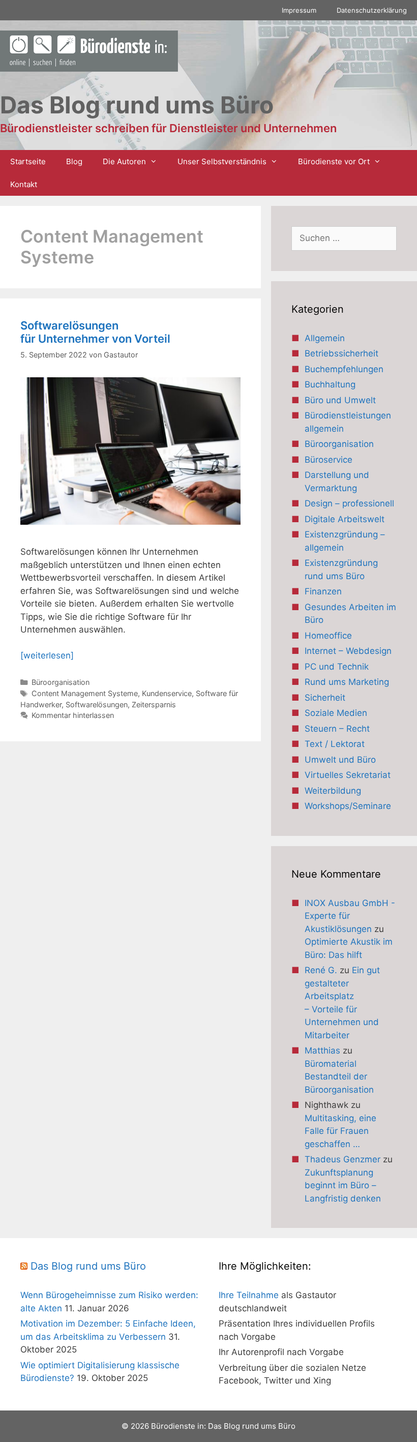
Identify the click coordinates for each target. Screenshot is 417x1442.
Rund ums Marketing (347, 682)
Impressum (299, 10)
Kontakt (23, 184)
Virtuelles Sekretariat (348, 775)
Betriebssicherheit (341, 353)
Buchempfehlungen (344, 369)
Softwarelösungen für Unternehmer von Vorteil (95, 332)
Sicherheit (325, 698)
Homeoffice (328, 635)
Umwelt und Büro (340, 760)
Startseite (28, 161)
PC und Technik (337, 667)
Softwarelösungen (97, 704)
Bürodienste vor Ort (334, 161)
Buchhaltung (330, 384)
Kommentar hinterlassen (73, 715)
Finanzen (323, 591)
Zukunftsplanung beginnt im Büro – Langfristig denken (343, 1185)
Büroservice (328, 460)
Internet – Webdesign (348, 651)
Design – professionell (349, 503)
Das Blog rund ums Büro (88, 1266)
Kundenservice (167, 693)
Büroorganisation (61, 682)
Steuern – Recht (337, 729)
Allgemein (325, 338)
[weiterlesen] (47, 655)
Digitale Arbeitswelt (344, 519)
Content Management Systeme (85, 693)
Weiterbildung (333, 791)
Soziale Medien (336, 713)
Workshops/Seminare (348, 806)
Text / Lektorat (335, 744)
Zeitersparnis (154, 704)
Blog (74, 161)
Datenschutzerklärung (372, 10)
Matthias (322, 1050)
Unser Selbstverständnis (221, 161)
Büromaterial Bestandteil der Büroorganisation (339, 1077)
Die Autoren (124, 161)
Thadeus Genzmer (342, 1159)
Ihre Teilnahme (249, 1295)
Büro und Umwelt (340, 400)
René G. (321, 970)
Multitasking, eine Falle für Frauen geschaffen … (340, 1131)
